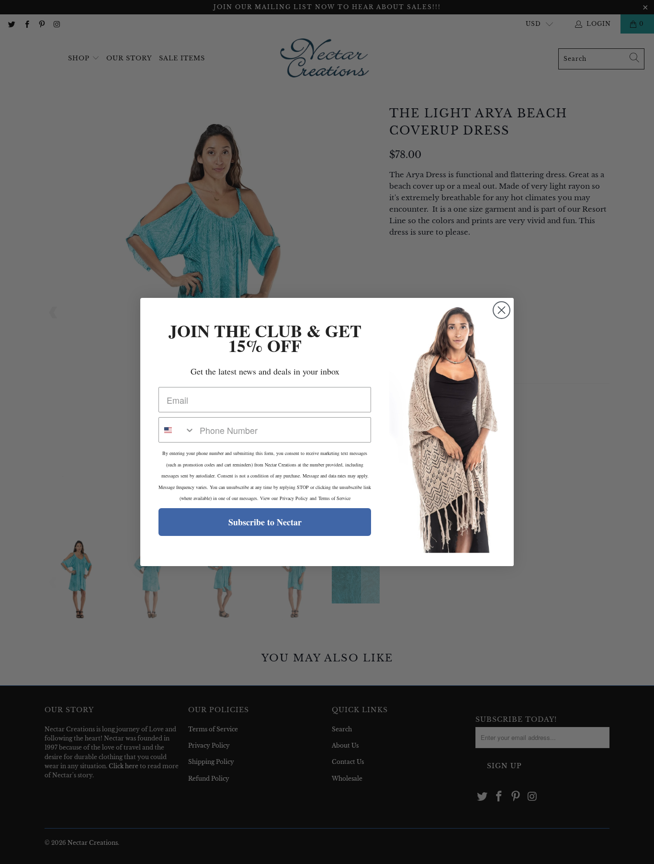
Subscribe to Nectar (265, 522)
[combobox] (177, 430)
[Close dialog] (501, 310)
